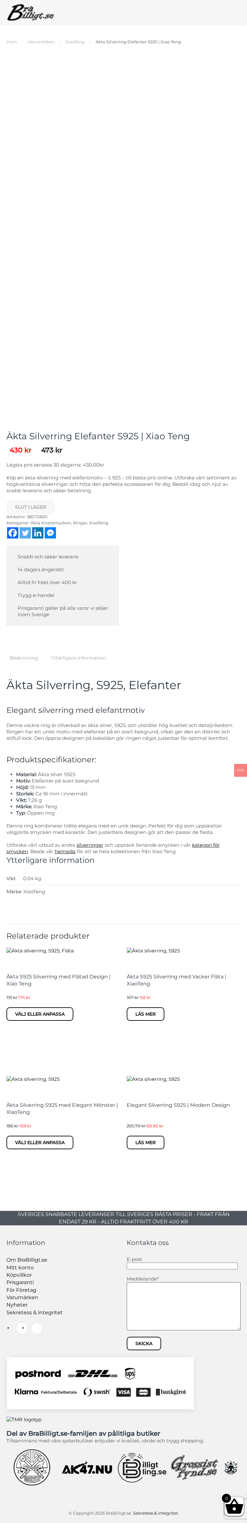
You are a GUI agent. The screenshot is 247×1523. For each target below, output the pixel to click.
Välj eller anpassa (40, 1014)
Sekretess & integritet (34, 1312)
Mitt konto (20, 1268)
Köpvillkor (19, 1275)
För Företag (21, 1290)
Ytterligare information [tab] (78, 658)
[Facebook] (12, 532)
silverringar (90, 845)
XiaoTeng (98, 522)
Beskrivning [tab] (24, 658)
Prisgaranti (20, 1282)
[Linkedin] (37, 532)
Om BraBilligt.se (26, 1260)
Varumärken (22, 1297)
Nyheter (17, 1305)
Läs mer (145, 1014)
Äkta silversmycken (51, 522)
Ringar (80, 522)
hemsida (65, 851)
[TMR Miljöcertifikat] (23, 1419)
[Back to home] (30, 13)
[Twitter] (25, 532)
